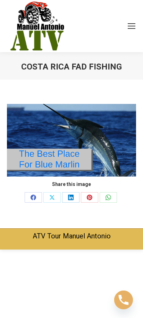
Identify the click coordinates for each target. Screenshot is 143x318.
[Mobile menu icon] (131, 26)
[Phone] (123, 300)
